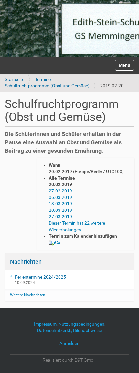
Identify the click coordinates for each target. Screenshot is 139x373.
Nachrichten (26, 261)
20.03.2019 (60, 210)
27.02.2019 (60, 190)
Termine (43, 79)
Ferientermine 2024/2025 (40, 277)
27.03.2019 (60, 216)
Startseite (14, 79)
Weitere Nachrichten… (29, 295)
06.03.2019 (60, 197)
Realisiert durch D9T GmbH (70, 360)
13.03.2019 (60, 203)
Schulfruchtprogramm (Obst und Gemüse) (47, 85)
